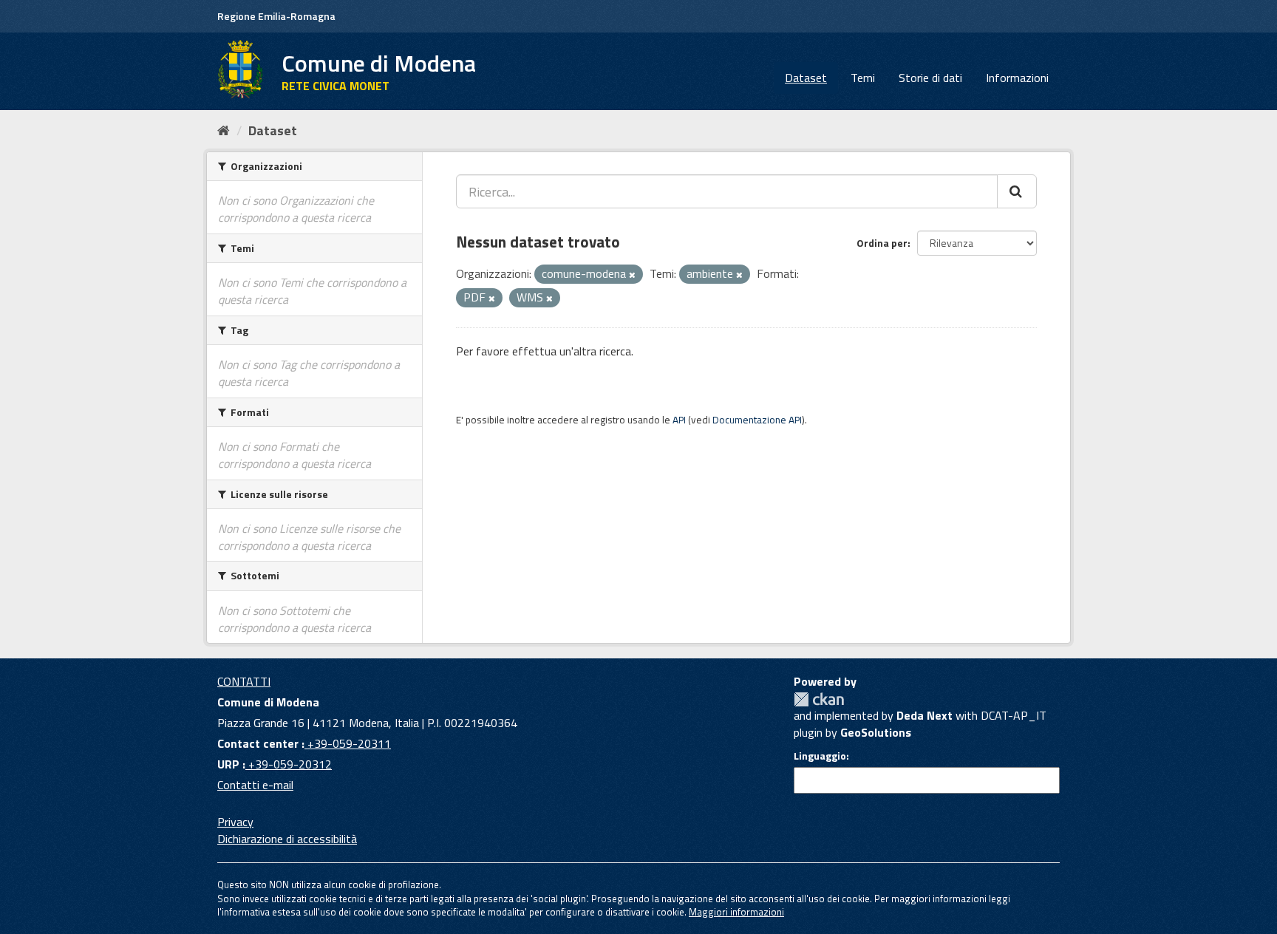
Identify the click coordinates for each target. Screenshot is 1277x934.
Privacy (235, 822)
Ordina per (882, 242)
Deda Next (924, 715)
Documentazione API (757, 419)
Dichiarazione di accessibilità (287, 839)
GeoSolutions (875, 732)
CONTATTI (243, 681)
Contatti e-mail (255, 785)
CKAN (819, 699)
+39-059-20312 (288, 764)
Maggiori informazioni (736, 911)
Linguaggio (820, 756)
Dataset (806, 77)
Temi (863, 77)
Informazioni (1017, 77)
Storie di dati (930, 77)
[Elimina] (632, 275)
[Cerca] (1017, 191)
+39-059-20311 (347, 743)
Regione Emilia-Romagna (276, 16)
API (679, 419)
